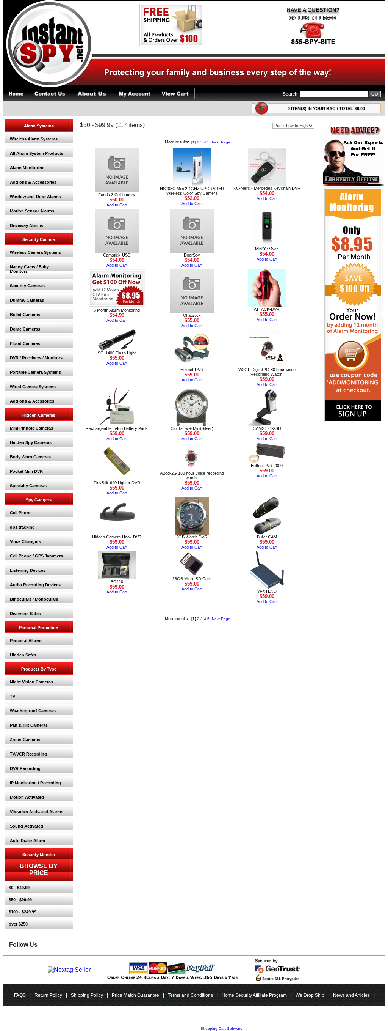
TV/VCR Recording (28, 754)
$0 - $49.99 (19, 887)
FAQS (20, 995)
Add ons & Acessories (32, 401)
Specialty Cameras (28, 485)
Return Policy (48, 995)
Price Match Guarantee (135, 995)
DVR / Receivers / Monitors (36, 358)
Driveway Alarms (26, 225)
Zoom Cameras (25, 739)
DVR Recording (25, 768)
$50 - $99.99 (20, 899)
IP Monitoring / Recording (35, 783)
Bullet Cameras (25, 314)
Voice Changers (25, 541)
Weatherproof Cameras (33, 710)
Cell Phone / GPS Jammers (36, 556)
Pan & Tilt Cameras (29, 725)
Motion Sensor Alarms (32, 211)
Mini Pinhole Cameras (31, 428)
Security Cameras (27, 285)
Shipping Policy (87, 995)
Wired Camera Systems (33, 386)
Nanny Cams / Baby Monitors (29, 269)
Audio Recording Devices (35, 584)
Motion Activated (27, 797)
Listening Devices (27, 570)
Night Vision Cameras (31, 682)
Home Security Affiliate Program (254, 995)
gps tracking (22, 527)
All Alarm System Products (36, 153)
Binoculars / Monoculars (34, 599)
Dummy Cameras (27, 300)
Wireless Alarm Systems (34, 139)
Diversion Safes (25, 613)
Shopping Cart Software (221, 1028)
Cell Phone (20, 512)
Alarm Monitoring (27, 167)
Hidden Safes (23, 655)
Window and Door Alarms (35, 196)
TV (12, 696)
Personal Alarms (26, 640)
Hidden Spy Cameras (31, 442)
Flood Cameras (25, 343)
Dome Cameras (25, 329)
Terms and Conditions (190, 995)
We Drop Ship (310, 995)
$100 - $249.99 (22, 912)
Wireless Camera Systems (35, 252)
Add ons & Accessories (33, 182)
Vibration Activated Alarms (36, 811)
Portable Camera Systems (35, 372)
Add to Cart (116, 205)
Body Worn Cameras (30, 457)
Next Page (221, 142)
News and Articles (351, 995)
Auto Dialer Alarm (27, 840)
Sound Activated (26, 826)
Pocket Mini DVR (26, 471)
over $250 (18, 924)
